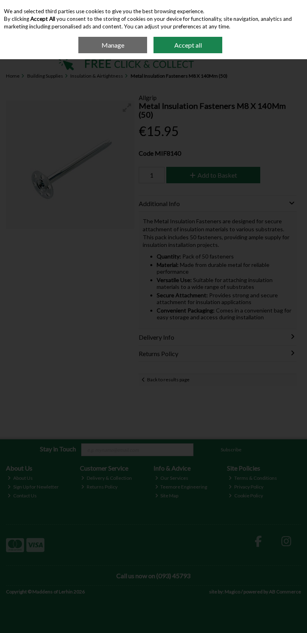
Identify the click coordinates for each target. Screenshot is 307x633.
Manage (113, 45)
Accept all (188, 45)
